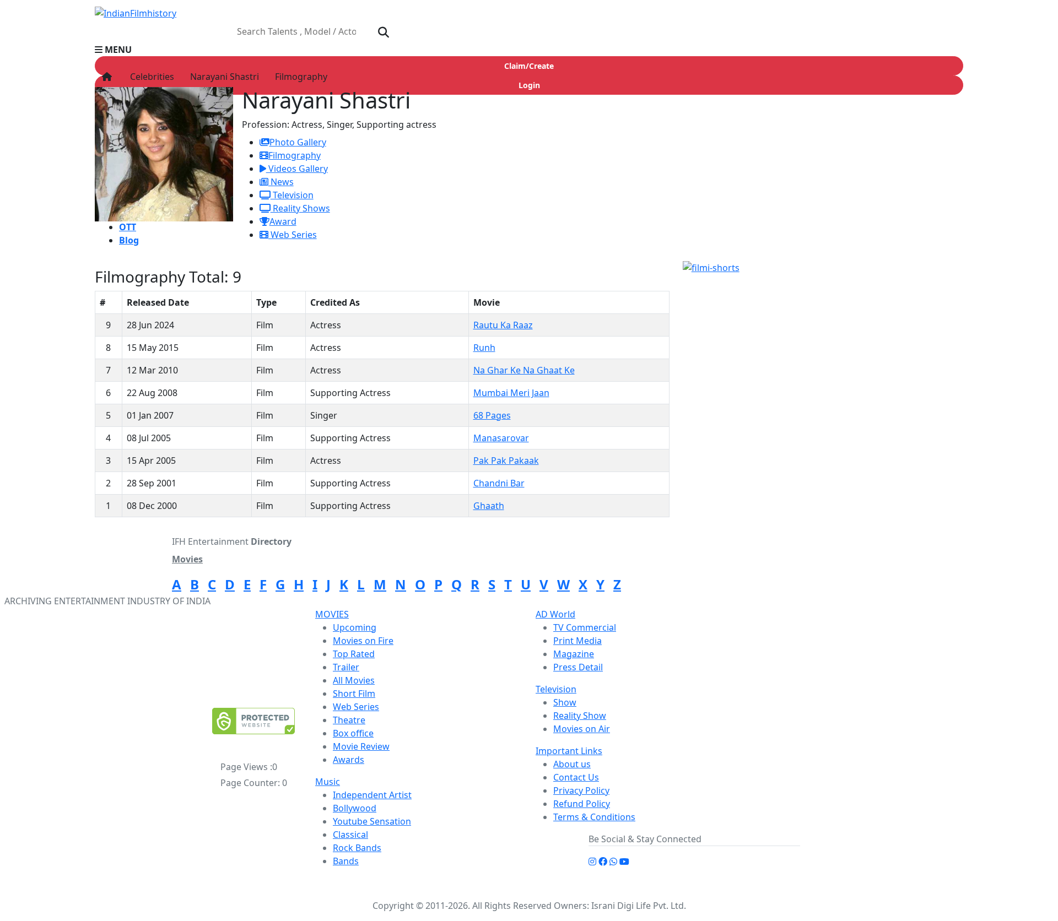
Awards (348, 760)
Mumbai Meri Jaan (511, 393)
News (281, 182)
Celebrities (150, 77)
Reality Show (579, 715)
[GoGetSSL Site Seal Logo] (253, 721)
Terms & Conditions (594, 817)
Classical (350, 834)
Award (282, 221)
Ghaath (488, 506)
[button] (529, 49)
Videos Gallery (297, 168)
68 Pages (492, 415)
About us (572, 764)
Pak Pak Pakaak (506, 460)
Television (292, 195)
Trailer (346, 667)
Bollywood (354, 808)
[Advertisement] (829, 178)
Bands (346, 861)
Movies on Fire (363, 641)
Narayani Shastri (223, 77)
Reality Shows (300, 208)
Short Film (354, 693)
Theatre (349, 720)
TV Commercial (584, 627)
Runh (484, 348)
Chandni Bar (499, 483)
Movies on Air (581, 729)
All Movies (354, 680)
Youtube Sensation (372, 821)
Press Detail (578, 667)
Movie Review (361, 746)
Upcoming (354, 627)
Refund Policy (581, 804)
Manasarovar (501, 438)
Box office (353, 733)
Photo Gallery (297, 142)
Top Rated (354, 654)
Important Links (569, 751)
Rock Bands (357, 848)
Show (564, 702)
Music (327, 782)
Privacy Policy (581, 790)
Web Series (292, 235)
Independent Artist (372, 795)
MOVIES (332, 614)
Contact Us (576, 777)
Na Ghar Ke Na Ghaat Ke (524, 370)
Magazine (573, 654)
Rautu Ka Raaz (503, 325)
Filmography (300, 77)
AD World (555, 614)
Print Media (577, 641)
